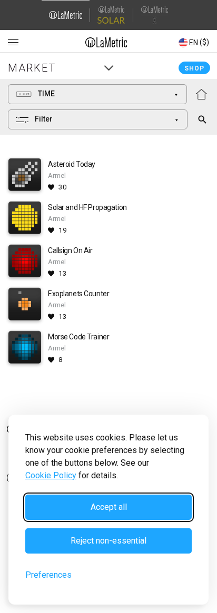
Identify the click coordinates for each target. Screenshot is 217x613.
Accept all (109, 507)
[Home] (106, 42)
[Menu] (13, 43)
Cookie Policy (50, 475)
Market (32, 68)
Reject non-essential (108, 541)
